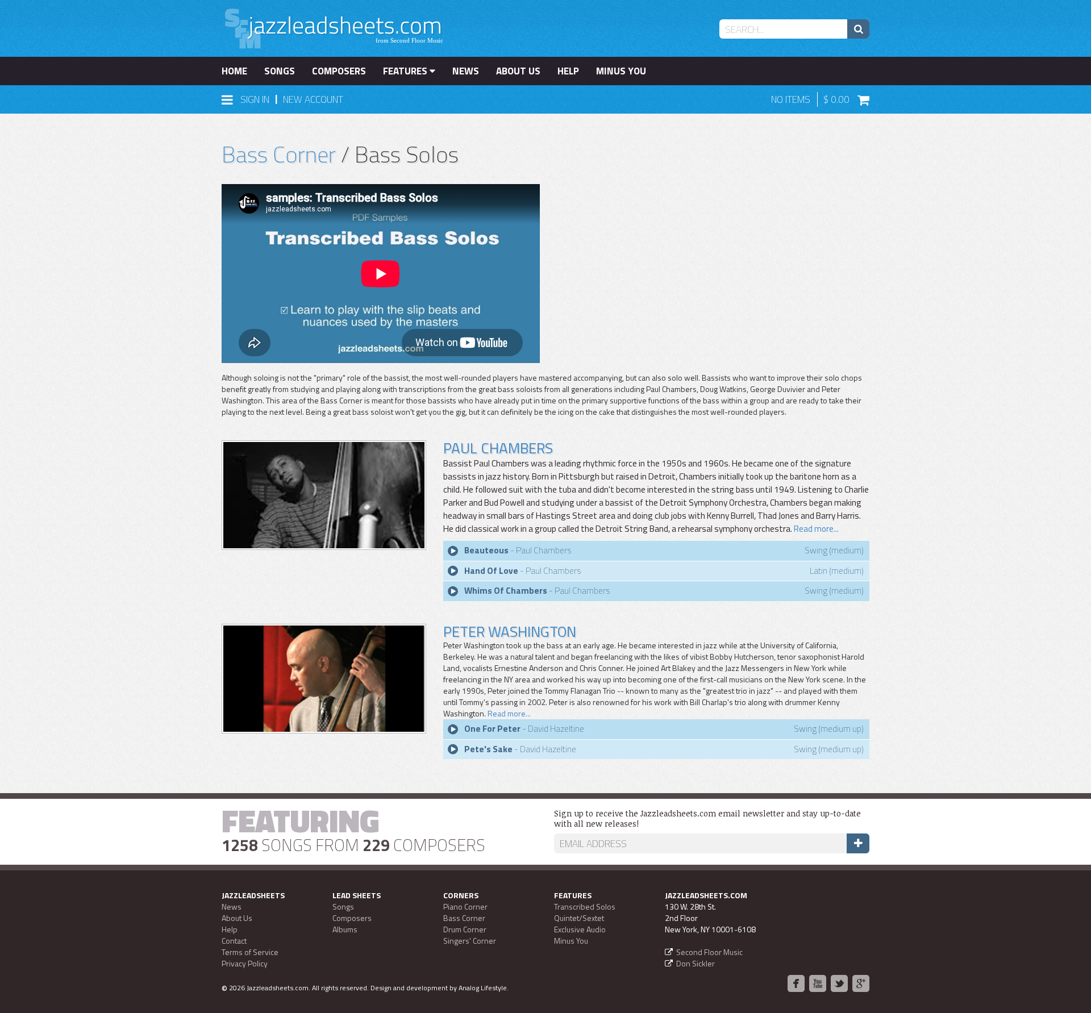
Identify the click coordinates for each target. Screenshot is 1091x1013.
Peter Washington (509, 631)
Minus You (621, 71)
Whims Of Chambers (505, 590)
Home (234, 71)
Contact (234, 941)
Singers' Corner (469, 941)
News (465, 71)
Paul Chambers (498, 448)
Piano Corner (465, 906)
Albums (344, 929)
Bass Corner (279, 154)
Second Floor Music (709, 952)
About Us (518, 71)
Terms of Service (250, 952)
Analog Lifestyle (483, 987)
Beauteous (486, 550)
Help (568, 71)
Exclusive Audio (580, 929)
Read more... (815, 528)
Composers (339, 71)
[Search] (858, 29)
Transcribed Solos (584, 906)
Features (406, 71)
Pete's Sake (488, 749)
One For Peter (492, 728)
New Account (313, 99)
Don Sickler (695, 963)
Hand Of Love (491, 570)
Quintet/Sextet (579, 918)
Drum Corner (464, 929)
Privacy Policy (245, 963)
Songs (279, 71)
